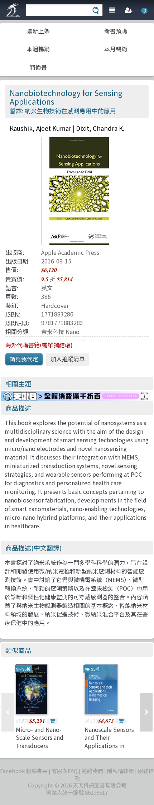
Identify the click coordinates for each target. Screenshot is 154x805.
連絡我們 (92, 771)
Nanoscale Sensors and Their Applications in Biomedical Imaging (111, 741)
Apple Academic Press (70, 252)
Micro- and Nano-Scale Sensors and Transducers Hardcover (39, 741)
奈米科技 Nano (60, 331)
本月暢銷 (115, 48)
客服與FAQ (65, 771)
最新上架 (38, 31)
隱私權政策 (120, 771)
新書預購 (115, 31)
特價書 (38, 67)
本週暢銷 (38, 48)
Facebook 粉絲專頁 (24, 771)
